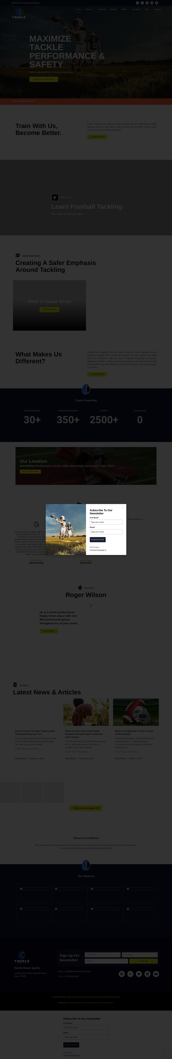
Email (92, 527)
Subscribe (97, 540)
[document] (86, 529)
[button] (123, 507)
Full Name (94, 518)
